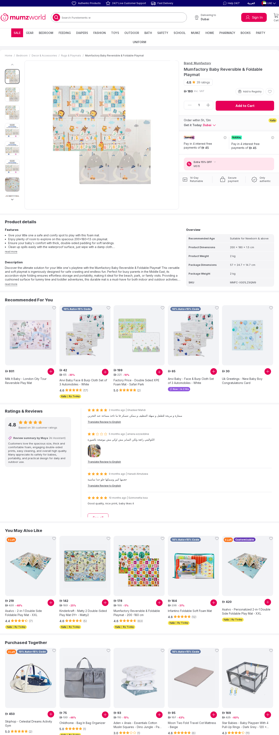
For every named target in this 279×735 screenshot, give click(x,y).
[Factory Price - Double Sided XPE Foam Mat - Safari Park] (139, 335)
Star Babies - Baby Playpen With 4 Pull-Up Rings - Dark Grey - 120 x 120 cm (245, 725)
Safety (162, 33)
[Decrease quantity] (189, 105)
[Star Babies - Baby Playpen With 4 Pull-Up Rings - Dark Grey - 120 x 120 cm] (247, 678)
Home (209, 33)
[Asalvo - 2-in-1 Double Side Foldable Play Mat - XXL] (30, 566)
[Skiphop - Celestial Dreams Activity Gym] (30, 678)
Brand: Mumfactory (197, 63)
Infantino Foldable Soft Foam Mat (190, 611)
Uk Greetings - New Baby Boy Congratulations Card (242, 381)
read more (11, 251)
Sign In (257, 17)
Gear (29, 33)
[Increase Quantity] (208, 105)
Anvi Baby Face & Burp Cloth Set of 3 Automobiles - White (83, 382)
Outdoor (131, 33)
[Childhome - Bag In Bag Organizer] (84, 678)
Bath (148, 33)
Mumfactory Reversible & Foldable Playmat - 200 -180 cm (137, 613)
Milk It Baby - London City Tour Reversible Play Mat (26, 381)
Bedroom (46, 33)
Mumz (195, 33)
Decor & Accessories (44, 55)
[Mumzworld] (23, 17)
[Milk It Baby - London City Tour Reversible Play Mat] (30, 335)
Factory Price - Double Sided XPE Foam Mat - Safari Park (136, 382)
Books (246, 33)
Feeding (65, 33)
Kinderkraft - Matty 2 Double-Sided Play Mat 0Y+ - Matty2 (83, 613)
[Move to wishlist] (270, 92)
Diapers (82, 33)
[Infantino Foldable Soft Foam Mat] (193, 566)
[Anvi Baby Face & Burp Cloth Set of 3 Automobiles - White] (84, 335)
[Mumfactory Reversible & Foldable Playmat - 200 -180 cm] (139, 566)
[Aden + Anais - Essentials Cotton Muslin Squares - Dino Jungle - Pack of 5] (139, 678)
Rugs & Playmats (71, 55)
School (180, 33)
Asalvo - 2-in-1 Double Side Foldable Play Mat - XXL (23, 613)
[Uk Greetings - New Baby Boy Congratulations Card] (247, 335)
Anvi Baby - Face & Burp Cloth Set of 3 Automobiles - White (191, 381)
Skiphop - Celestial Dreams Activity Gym (28, 723)
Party (260, 33)
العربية (251, 3)
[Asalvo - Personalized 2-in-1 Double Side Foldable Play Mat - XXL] (247, 566)
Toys (115, 33)
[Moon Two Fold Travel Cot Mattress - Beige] (193, 678)
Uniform (139, 42)
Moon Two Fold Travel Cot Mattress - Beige (192, 725)
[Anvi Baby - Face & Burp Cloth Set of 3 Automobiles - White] (193, 335)
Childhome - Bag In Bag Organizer (82, 723)
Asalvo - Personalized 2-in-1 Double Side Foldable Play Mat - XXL (246, 611)
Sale (17, 33)
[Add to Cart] (51, 371)
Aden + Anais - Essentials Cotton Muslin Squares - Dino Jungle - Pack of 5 (138, 725)
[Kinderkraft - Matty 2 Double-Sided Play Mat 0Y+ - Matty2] (84, 566)
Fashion (99, 33)
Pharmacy (227, 33)
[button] (231, 3)
